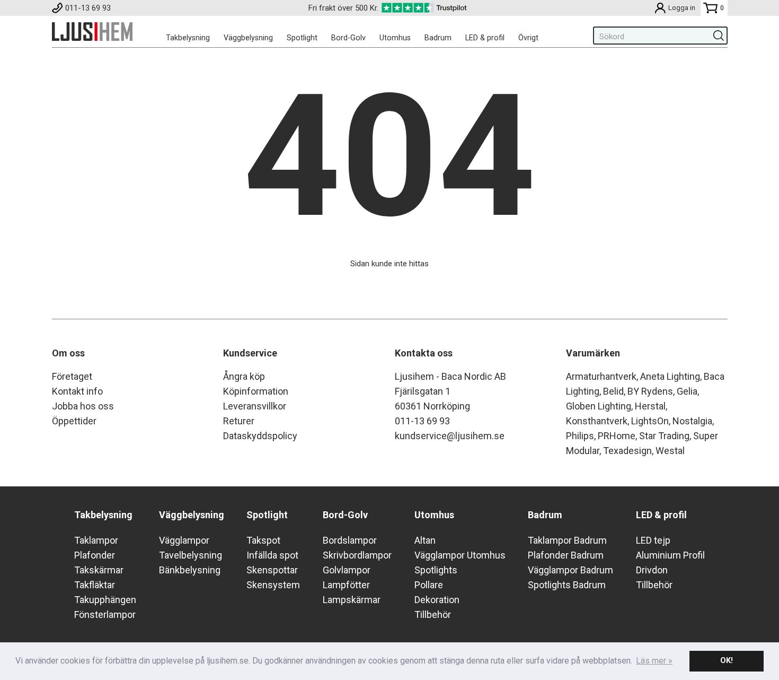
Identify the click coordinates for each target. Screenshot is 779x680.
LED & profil (484, 37)
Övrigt (528, 37)
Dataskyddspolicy (260, 435)
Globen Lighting (598, 406)
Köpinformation (255, 391)
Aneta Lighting (670, 376)
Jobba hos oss (83, 406)
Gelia (687, 391)
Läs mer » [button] (654, 661)
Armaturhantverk (601, 376)
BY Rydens (650, 391)
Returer (238, 420)
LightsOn (650, 420)
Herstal (650, 406)
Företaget (72, 376)
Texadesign (627, 450)
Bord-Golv (348, 37)
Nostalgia (692, 420)
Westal (670, 450)
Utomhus (395, 37)
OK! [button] (726, 660)
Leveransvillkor (254, 406)
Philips (580, 435)
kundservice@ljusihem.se (449, 435)
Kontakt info (77, 391)
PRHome (616, 435)
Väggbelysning (248, 37)
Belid (613, 391)
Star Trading (664, 435)
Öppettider (74, 420)
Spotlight (302, 37)
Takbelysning (188, 37)
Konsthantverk (596, 420)
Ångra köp (244, 376)
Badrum (438, 37)
